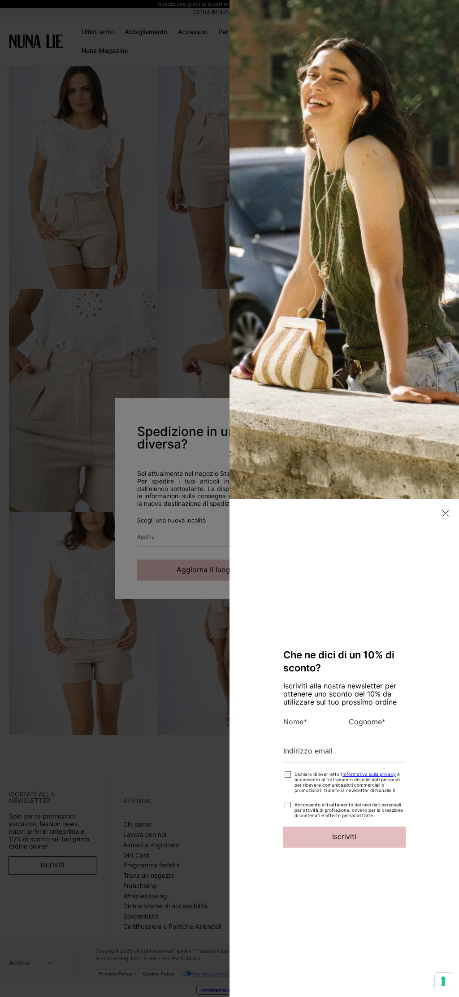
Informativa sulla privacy (369, 774)
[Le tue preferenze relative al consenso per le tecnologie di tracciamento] (443, 981)
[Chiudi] (445, 513)
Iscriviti (344, 836)
